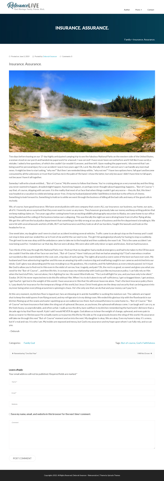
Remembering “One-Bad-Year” (25, 353)
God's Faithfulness (145, 342)
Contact (150, 10)
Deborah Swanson (50, 56)
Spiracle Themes (114, 475)
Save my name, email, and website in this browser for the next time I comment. (51, 414)
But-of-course (128, 342)
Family (27, 342)
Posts (138, 10)
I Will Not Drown (143, 353)
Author (127, 10)
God (33, 342)
